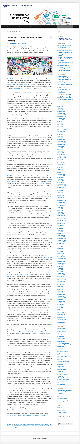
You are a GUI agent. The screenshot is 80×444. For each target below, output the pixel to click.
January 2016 (61, 256)
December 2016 (62, 238)
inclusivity (60, 359)
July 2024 (60, 134)
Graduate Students (62, 356)
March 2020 (61, 181)
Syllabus (60, 376)
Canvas (60, 340)
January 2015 (61, 276)
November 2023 (62, 143)
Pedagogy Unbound (63, 396)
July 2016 (60, 246)
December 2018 (62, 199)
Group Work (37, 423)
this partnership (43, 183)
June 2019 (60, 190)
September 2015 (62, 263)
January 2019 (61, 197)
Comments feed (62, 410)
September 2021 (62, 166)
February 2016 (61, 255)
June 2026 (60, 105)
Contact (19, 26)
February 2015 (61, 275)
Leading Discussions (63, 361)
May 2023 (60, 149)
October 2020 (61, 176)
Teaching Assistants (63, 378)
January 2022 (61, 162)
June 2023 (60, 148)
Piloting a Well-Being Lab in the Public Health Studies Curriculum (65, 58)
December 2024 (62, 129)
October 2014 (61, 281)
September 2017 (62, 223)
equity (59, 353)
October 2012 (61, 321)
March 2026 (61, 110)
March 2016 (61, 253)
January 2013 (61, 316)
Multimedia (61, 366)
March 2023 (61, 152)
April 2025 (60, 126)
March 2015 (61, 273)
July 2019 (60, 189)
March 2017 (61, 233)
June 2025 (60, 123)
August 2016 (61, 245)
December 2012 (62, 317)
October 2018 (61, 202)
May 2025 (60, 124)
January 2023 (61, 154)
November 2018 (62, 200)
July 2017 (60, 227)
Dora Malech (10, 176)
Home (8, 26)
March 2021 (61, 172)
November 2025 (62, 116)
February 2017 (61, 235)
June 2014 (60, 288)
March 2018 (61, 213)
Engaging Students (30, 423)
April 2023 (60, 151)
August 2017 (61, 225)
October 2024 (61, 131)
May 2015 (60, 270)
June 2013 (60, 307)
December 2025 (62, 115)
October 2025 (61, 118)
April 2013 (60, 311)
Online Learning (62, 369)
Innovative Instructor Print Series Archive (33, 26)
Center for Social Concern (24, 84)
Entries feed (61, 409)
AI (58, 333)
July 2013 (60, 306)
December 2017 (62, 218)
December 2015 (62, 258)
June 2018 (60, 209)
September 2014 (62, 283)
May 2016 (60, 250)
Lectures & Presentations (64, 363)
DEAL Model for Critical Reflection (25, 274)
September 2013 (62, 303)
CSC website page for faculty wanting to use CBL (31, 332)
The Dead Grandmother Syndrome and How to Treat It (65, 84)
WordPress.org (62, 412)
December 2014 (62, 278)
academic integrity (62, 328)
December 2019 (62, 184)
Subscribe (47, 26)
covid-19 (60, 350)
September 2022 (62, 157)
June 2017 (60, 228)
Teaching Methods (62, 381)
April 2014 (60, 291)
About (13, 26)
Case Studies (61, 341)
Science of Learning (63, 374)
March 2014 (61, 293)
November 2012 (62, 319)
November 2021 (62, 164)
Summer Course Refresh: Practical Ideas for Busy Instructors (64, 47)
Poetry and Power (47, 257)
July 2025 (60, 121)
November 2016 (62, 240)
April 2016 (60, 251)
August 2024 (61, 133)
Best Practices (61, 338)
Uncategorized (61, 384)
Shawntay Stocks (11, 79)
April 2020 (60, 179)
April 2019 (60, 194)
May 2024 (60, 136)
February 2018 (61, 215)
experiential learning (29, 425)
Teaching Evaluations (63, 379)
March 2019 (61, 195)
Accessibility (61, 330)
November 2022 (62, 156)
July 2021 (60, 167)
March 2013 (61, 312)
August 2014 (61, 284)
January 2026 (61, 113)
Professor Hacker (62, 398)
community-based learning (42, 424)
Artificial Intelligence (63, 335)
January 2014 (61, 296)
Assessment (61, 336)
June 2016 (60, 248)
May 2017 (60, 230)
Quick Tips (61, 373)
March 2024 (61, 138)
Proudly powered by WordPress (40, 438)
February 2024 (61, 139)
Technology (61, 382)
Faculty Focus (61, 395)
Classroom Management (64, 343)
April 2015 (60, 271)
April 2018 (60, 212)
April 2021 (60, 171)
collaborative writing (31, 424)
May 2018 (60, 210)
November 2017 (62, 220)
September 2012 (62, 322)
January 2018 (61, 217)
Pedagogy (42, 423)
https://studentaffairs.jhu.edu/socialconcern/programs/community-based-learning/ (27, 415)
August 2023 (61, 146)
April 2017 (60, 232)
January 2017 (61, 237)
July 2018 (60, 207)
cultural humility (16, 196)
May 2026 (60, 106)
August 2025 (61, 120)
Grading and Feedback (63, 354)
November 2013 (62, 299)
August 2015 (61, 265)
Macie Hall (24, 43)
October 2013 (61, 301)
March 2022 (61, 161)
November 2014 (62, 279)
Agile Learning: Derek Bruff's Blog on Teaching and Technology (65, 391)
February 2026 (61, 111)
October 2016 (61, 241)
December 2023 (62, 141)
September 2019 (62, 187)
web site (28, 259)
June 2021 (60, 169)
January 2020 (61, 182)
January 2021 (61, 174)
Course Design (22, 423)
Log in (60, 407)
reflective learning (44, 425)
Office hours (61, 368)
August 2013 (61, 304)
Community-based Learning (21, 88)
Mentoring (60, 364)
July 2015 (60, 266)
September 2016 (62, 243)
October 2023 (61, 144)
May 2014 (60, 289)
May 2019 (60, 192)
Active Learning (14, 423)
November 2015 (62, 260)
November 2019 (62, 185)
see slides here (11, 84)
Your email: (60, 418)
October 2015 (61, 261)
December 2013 (62, 298)
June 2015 (60, 268)
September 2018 (62, 204)
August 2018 (61, 205)
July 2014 (60, 286)
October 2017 (61, 222)
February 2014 (61, 294)
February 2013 (61, 314)
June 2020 (60, 177)
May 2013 (60, 309)
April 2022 (60, 159)
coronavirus (61, 346)
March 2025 (61, 128)
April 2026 (60, 108)
